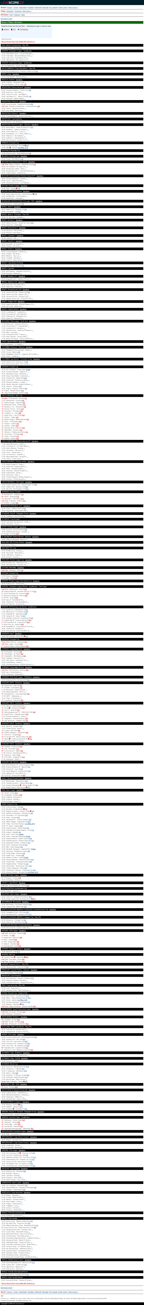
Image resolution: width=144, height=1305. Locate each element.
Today (3, 11)
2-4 (27, 720)
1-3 (27, 393)
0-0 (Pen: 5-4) (33, 872)
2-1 (19, 211)
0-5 (28, 694)
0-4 (29, 822)
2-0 (30, 90)
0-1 (35, 164)
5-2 (28, 1045)
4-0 (25, 378)
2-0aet (21, 834)
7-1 (19, 734)
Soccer (3, 7)
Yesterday (9, 11)
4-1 (20, 386)
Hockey (9, 7)
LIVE (11, 15)
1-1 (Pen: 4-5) (22, 1000)
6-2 (27, 487)
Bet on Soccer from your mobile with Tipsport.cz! (18, 41)
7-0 (19, 188)
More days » (27, 11)
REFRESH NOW (6, 19)
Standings (15, 74)
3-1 (37, 71)
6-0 (21, 826)
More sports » (73, 7)
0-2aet (28, 369)
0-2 (24, 402)
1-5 (33, 1262)
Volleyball (38, 7)
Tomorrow (18, 11)
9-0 (19, 730)
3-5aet (33, 849)
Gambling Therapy (22, 1300)
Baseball (45, 7)
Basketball (22, 7)
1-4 (22, 159)
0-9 (23, 400)
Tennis (16, 7)
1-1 (23, 266)
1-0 (25, 84)
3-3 (18, 951)
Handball (31, 7)
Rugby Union (62, 7)
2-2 (20, 48)
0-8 (20, 413)
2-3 (24, 616)
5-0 (27, 145)
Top (2, 1295)
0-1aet (28, 836)
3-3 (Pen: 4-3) (23, 148)
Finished (17, 15)
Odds (23, 15)
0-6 (37, 785)
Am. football (53, 7)
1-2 (30, 153)
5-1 (23, 757)
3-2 (20, 225)
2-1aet (26, 857)
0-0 (26, 65)
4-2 (26, 388)
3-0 (25, 209)
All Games (4, 15)
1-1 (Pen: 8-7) (30, 824)
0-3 (23, 204)
